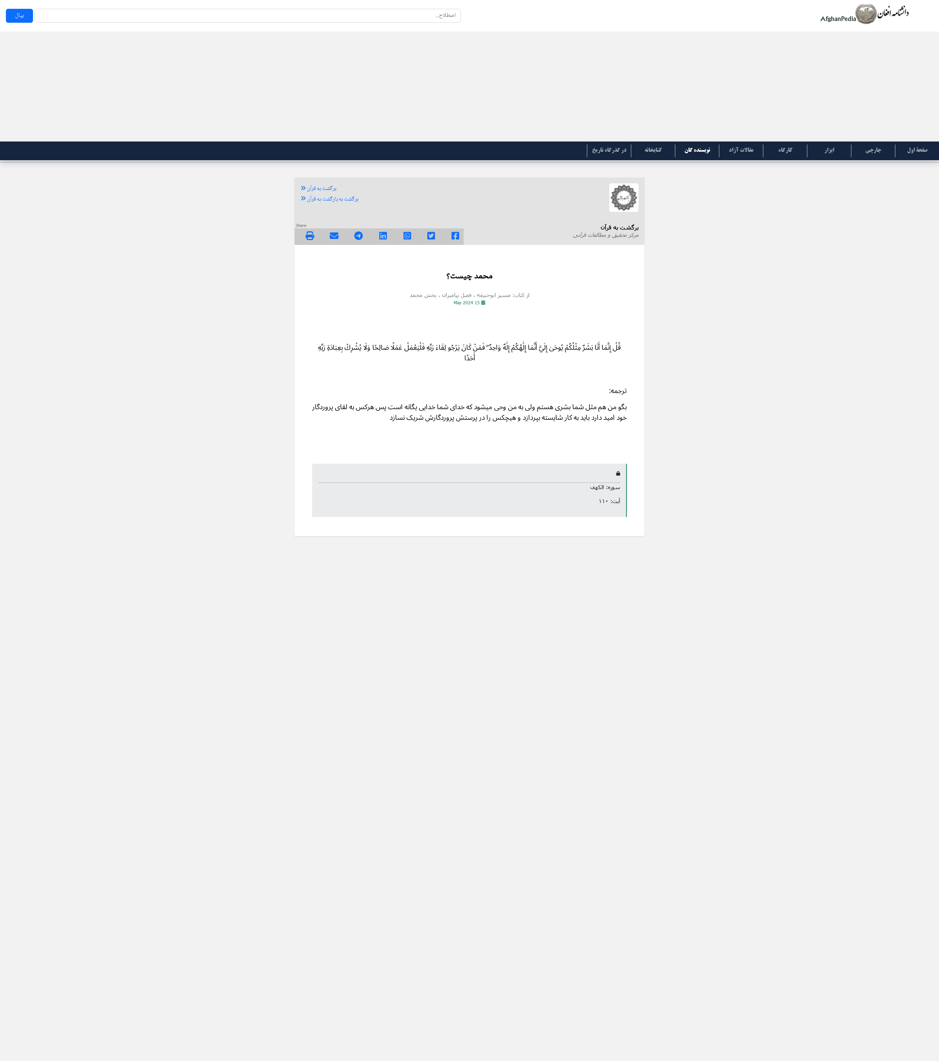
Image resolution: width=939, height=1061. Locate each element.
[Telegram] (358, 237)
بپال (19, 16)
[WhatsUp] (407, 237)
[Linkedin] (383, 237)
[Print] (310, 237)
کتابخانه (653, 151)
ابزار (829, 151)
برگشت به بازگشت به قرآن (332, 199)
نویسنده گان (697, 151)
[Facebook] (455, 237)
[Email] (334, 237)
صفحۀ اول (917, 151)
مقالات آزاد (741, 151)
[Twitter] (431, 237)
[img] (310, 235)
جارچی (873, 151)
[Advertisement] (469, 86)
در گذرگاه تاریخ (609, 151)
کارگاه (785, 151)
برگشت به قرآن (321, 189)
